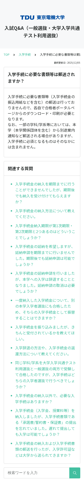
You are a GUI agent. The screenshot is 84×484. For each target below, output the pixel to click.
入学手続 (25, 54)
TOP (7, 54)
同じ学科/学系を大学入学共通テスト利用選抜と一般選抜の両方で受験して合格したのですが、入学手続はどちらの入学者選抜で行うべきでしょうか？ (45, 374)
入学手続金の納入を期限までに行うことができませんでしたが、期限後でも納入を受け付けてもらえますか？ (45, 193)
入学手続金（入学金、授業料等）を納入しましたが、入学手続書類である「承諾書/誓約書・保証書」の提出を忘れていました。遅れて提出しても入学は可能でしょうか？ (45, 422)
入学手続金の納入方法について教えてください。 (45, 214)
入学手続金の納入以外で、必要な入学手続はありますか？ (45, 398)
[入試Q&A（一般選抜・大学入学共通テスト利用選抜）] (42, 17)
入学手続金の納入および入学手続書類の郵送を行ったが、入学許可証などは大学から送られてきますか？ (45, 449)
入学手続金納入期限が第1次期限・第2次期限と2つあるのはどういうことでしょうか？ (45, 231)
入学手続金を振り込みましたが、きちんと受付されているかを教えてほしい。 (45, 333)
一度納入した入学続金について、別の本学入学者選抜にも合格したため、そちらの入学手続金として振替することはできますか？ (45, 309)
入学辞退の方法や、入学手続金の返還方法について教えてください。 (45, 351)
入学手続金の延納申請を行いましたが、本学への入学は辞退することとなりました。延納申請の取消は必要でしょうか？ (45, 282)
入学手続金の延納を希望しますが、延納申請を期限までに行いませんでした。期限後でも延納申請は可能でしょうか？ (45, 255)
